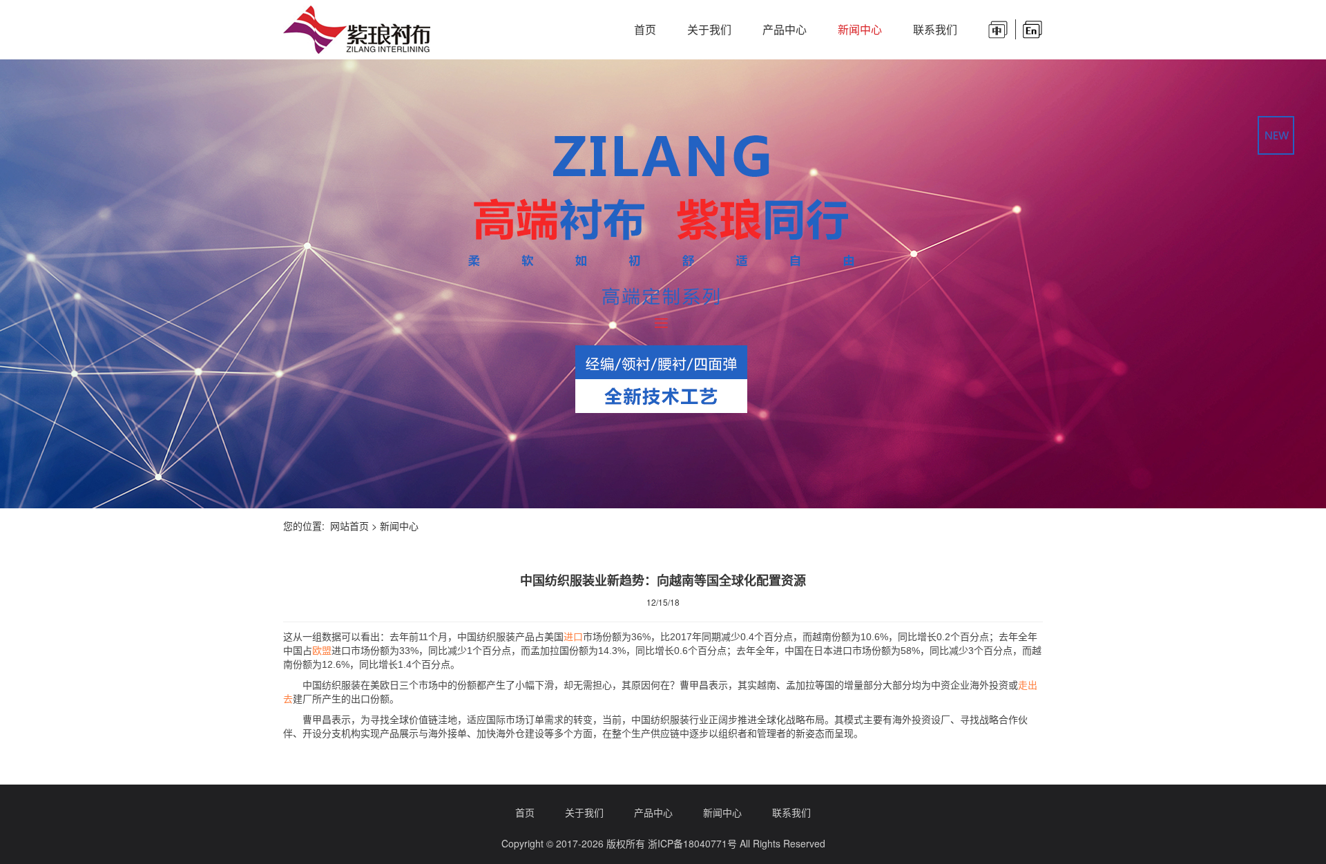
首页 (645, 29)
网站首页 (349, 525)
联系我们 (935, 29)
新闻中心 (860, 29)
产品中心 (784, 29)
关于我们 (709, 29)
